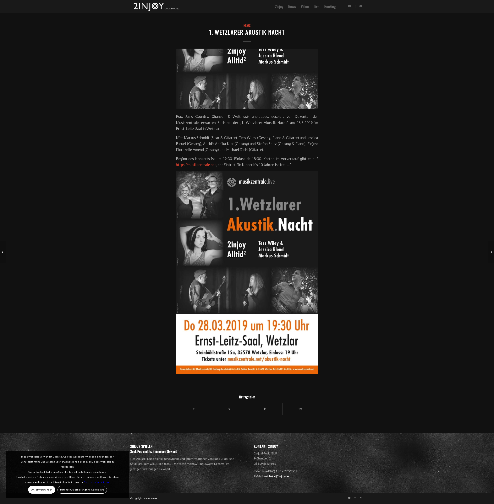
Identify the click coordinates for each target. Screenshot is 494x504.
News (247, 25)
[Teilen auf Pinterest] (265, 409)
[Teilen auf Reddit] (300, 409)
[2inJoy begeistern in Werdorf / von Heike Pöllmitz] (3, 252)
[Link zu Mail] (361, 6)
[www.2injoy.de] (155, 6)
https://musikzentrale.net (196, 165)
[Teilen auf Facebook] (194, 409)
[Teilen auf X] (229, 409)
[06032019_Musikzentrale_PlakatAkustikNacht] (247, 79)
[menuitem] (279, 6)
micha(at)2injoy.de (276, 476)
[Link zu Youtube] (349, 6)
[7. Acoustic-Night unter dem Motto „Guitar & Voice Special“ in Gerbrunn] (491, 252)
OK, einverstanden (41, 489)
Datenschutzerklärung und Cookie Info (82, 489)
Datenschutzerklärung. (97, 482)
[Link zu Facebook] (355, 6)
